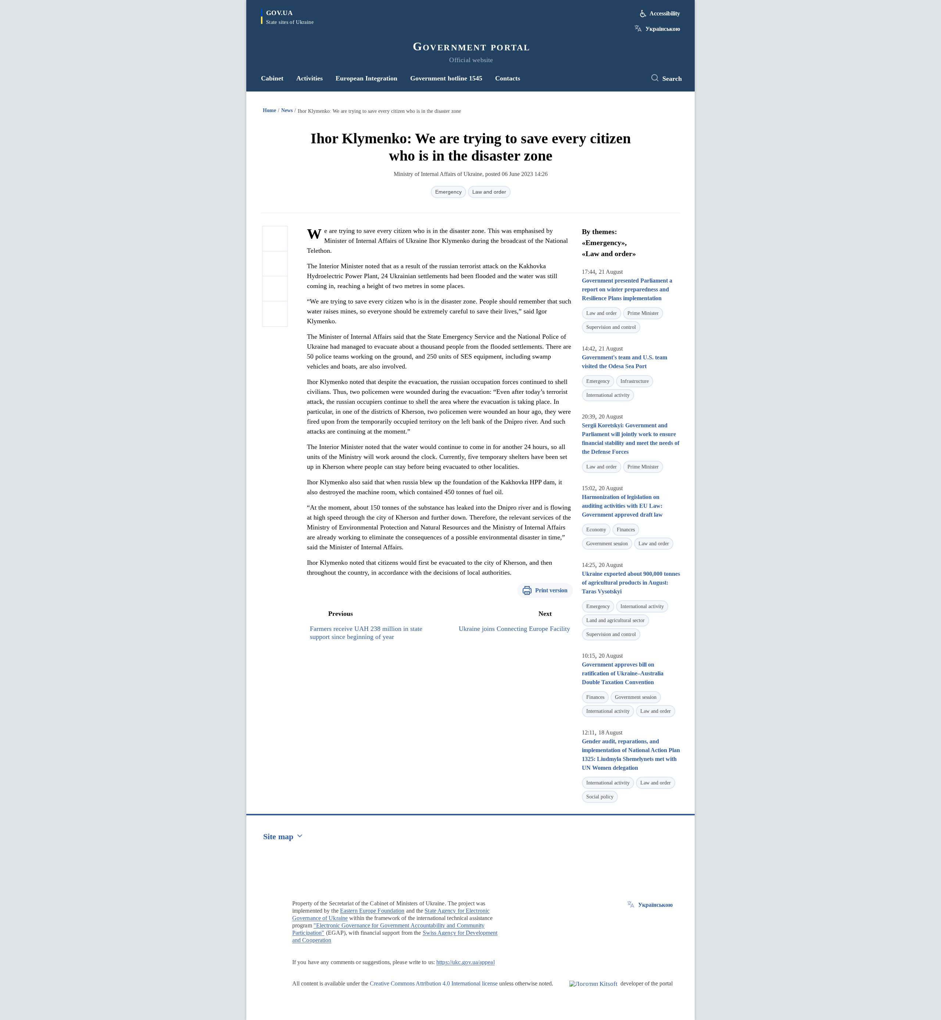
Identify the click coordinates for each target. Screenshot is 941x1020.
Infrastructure (634, 381)
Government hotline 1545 (446, 78)
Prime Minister (643, 313)
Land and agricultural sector (615, 620)
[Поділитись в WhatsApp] (274, 288)
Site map (278, 836)
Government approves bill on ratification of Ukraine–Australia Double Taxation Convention (622, 673)
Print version (551, 590)
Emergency (448, 192)
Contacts (507, 78)
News (287, 110)
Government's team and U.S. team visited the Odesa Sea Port (624, 361)
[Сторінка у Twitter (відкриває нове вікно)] (634, 78)
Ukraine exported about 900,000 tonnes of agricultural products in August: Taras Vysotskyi (631, 583)
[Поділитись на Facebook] (274, 238)
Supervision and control (611, 327)
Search (672, 78)
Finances (626, 529)
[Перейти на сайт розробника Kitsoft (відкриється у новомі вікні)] (593, 990)
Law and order (489, 192)
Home (269, 110)
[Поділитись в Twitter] (274, 263)
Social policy (599, 797)
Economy (596, 529)
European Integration (366, 78)
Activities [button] (309, 78)
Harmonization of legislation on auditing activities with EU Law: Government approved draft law (622, 506)
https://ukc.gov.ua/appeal (465, 962)
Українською (662, 29)
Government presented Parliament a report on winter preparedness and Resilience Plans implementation (627, 289)
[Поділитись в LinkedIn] (274, 313)
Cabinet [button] (272, 78)
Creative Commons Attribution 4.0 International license (434, 983)
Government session (607, 543)
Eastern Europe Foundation (372, 911)
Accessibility (665, 13)
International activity (608, 395)
